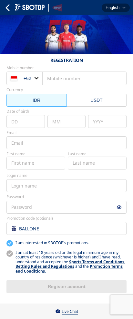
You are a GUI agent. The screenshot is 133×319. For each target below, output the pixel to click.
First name (16, 154)
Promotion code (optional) (29, 218)
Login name (16, 175)
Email (11, 132)
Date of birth (17, 111)
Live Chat (70, 311)
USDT (96, 100)
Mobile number (20, 68)
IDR (36, 100)
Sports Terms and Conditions (96, 262)
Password (15, 197)
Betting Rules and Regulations (44, 266)
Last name (77, 154)
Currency (14, 90)
